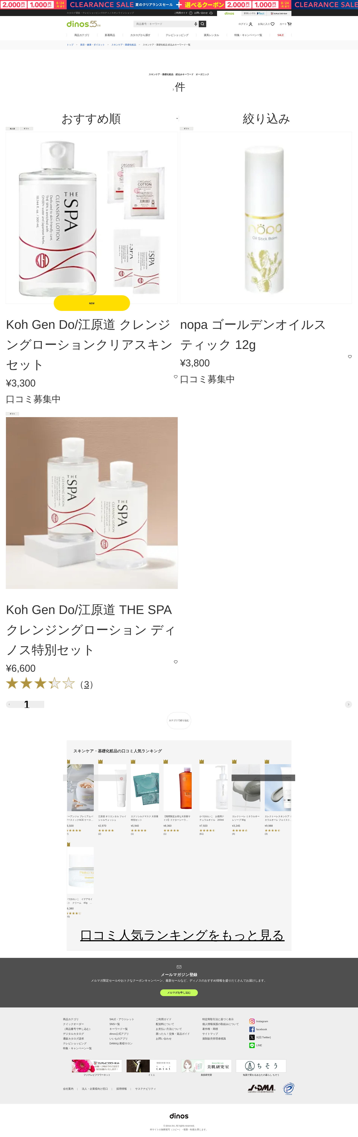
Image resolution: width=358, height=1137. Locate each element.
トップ (70, 44)
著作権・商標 (210, 1028)
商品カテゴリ (82, 35)
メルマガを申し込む (179, 992)
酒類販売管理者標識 (214, 1038)
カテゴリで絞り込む (179, 720)
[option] (79, 800)
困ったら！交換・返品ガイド (173, 1033)
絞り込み (266, 118)
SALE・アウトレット (121, 1019)
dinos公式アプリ (119, 1033)
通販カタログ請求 (73, 1038)
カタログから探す (140, 35)
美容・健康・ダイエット (92, 44)
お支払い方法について (169, 1028)
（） (86, 684)
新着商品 (110, 35)
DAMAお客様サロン (121, 1043)
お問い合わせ (164, 1038)
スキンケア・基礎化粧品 (124, 44)
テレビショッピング (177, 35)
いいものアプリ (118, 1038)
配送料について (165, 1024)
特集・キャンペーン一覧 (248, 35)
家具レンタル (211, 35)
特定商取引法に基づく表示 (218, 1019)
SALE (280, 35)
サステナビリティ (145, 1088)
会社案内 (68, 1088)
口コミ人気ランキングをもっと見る (182, 935)
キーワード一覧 (118, 1028)
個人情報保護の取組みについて (220, 1024)
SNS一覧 (114, 1024)
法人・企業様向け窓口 (95, 1088)
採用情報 (121, 1088)
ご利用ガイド (164, 1019)
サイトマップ (210, 1033)
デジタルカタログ (73, 1033)
